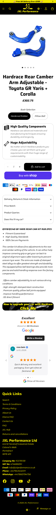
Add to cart (39, 166)
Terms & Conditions (11, 404)
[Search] (10, 8)
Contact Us (7, 421)
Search (5, 400)
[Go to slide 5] (28, 377)
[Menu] (3, 8)
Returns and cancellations (15, 434)
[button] (40, 9)
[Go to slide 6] (30, 377)
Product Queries (11, 212)
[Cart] (52, 8)
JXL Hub (6, 429)
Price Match (9, 206)
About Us (6, 412)
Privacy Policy (9, 408)
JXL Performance (31, 502)
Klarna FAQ (7, 417)
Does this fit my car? (13, 219)
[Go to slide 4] (25, 377)
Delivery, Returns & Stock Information (22, 199)
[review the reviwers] (11, 356)
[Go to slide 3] (23, 377)
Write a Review (34, 338)
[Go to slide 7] (32, 377)
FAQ (4, 425)
